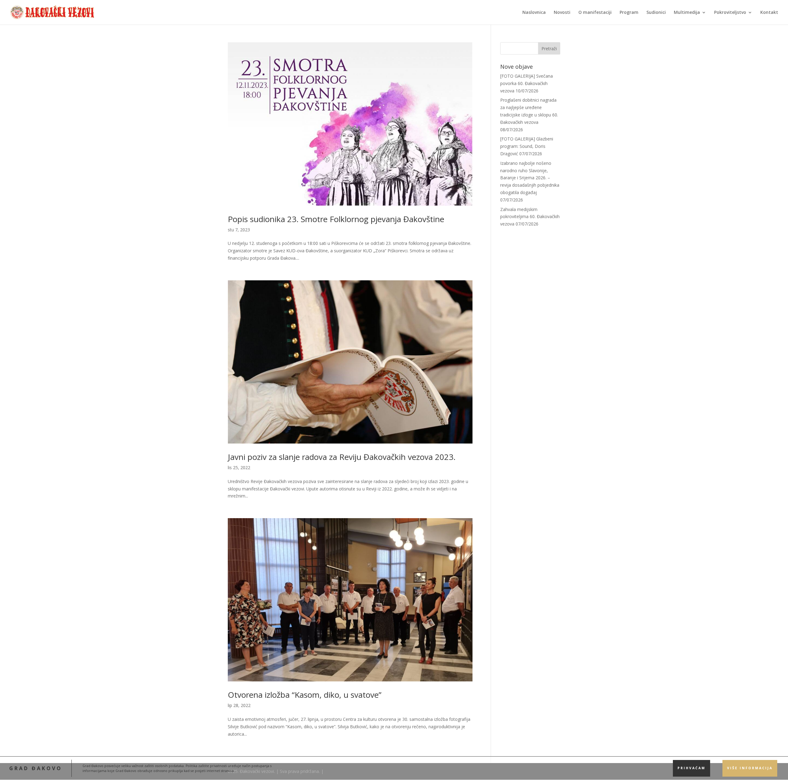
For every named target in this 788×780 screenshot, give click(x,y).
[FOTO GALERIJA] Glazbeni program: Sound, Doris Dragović (526, 146)
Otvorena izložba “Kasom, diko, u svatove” (304, 694)
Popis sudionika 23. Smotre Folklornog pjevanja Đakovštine (336, 219)
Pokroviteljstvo (730, 12)
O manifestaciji (595, 12)
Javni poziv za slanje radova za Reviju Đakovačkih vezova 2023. (342, 456)
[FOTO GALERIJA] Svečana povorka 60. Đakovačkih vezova (526, 83)
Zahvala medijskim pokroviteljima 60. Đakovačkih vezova (530, 216)
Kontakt (769, 12)
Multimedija (687, 12)
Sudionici (656, 12)
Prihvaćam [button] (691, 768)
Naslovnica (534, 12)
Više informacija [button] (750, 768)
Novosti (562, 12)
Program (629, 12)
